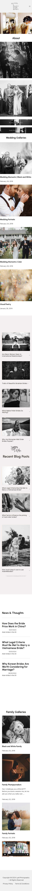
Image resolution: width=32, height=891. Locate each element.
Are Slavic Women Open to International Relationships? (12, 355)
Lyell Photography (16, 6)
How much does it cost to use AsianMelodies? (13, 570)
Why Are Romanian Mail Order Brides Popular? (13, 440)
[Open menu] (30, 6)
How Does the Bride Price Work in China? (14, 625)
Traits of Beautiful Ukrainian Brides (14, 383)
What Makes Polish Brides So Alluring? (12, 411)
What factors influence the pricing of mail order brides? (14, 516)
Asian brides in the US (9, 632)
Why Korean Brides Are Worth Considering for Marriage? (15, 666)
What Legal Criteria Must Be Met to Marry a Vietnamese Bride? (14, 489)
